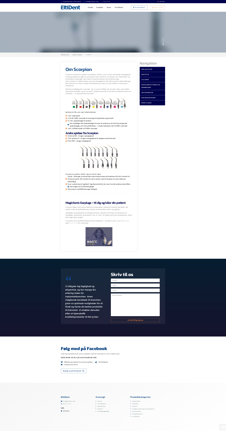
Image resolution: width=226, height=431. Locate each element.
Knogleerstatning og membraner (150, 86)
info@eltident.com (122, 221)
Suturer (145, 79)
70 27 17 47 (73, 223)
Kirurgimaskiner (148, 98)
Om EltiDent (119, 7)
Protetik (145, 74)
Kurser (109, 7)
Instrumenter (147, 92)
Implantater (146, 69)
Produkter (99, 7)
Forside (90, 7)
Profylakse (77, 55)
